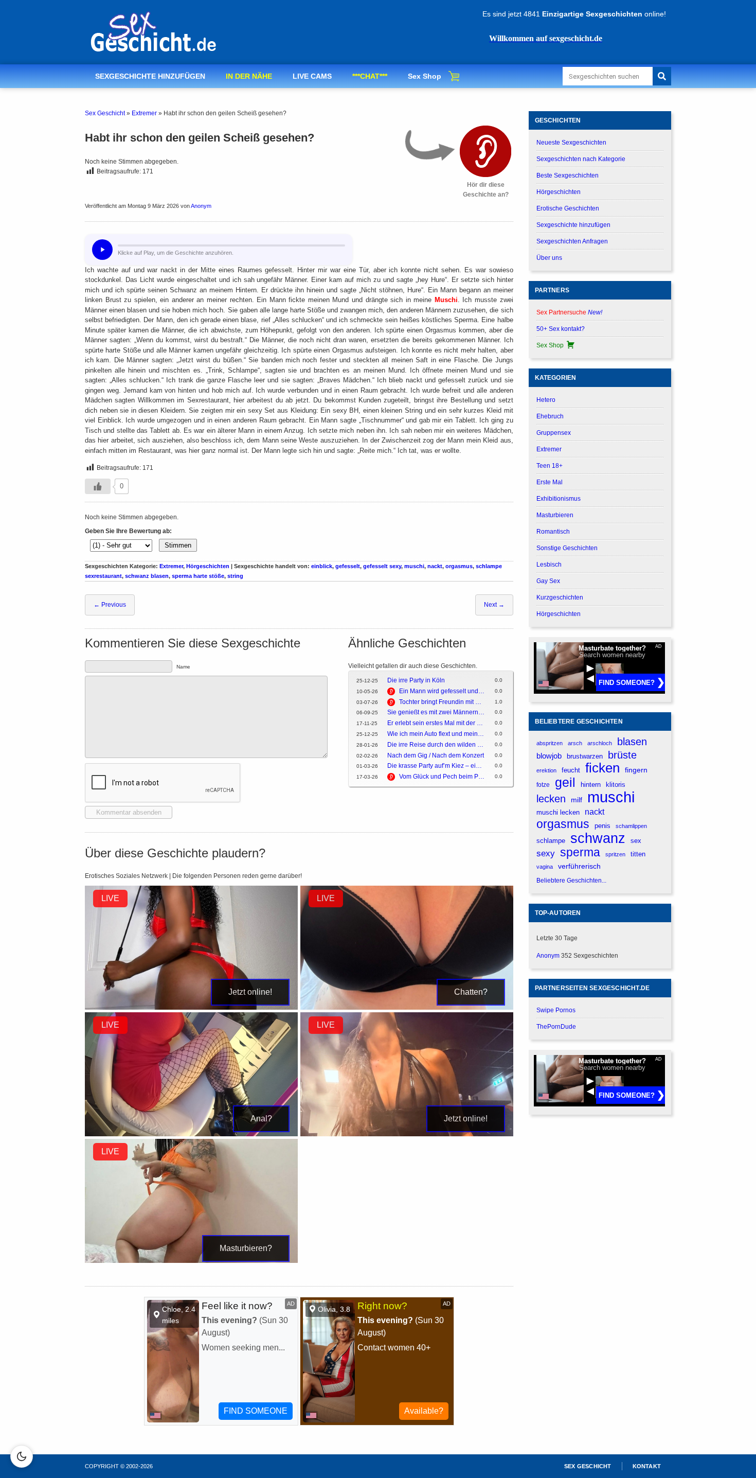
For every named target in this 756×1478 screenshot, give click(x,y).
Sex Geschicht (105, 113)
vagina (544, 867)
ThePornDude (556, 1026)
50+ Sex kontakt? (560, 328)
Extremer (144, 113)
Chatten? (471, 992)
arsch (575, 743)
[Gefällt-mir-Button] (98, 486)
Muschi (446, 300)
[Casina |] (191, 1007)
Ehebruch (550, 416)
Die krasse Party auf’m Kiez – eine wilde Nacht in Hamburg (435, 765)
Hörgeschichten (207, 566)
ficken (602, 768)
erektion (546, 770)
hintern (591, 784)
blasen (632, 741)
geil (565, 782)
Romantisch (553, 531)
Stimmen (178, 545)
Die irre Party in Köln (416, 680)
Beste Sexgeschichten (567, 175)
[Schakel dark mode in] (21, 1456)
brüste (622, 755)
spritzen (615, 854)
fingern (636, 770)
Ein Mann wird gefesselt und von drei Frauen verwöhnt (441, 691)
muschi (414, 566)
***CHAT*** (369, 76)
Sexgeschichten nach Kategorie (580, 159)
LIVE (110, 898)
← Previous (110, 604)
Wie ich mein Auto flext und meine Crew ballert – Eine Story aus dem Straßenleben (435, 733)
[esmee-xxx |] (406, 1007)
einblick (321, 566)
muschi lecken (558, 812)
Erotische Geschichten (567, 208)
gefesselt (347, 566)
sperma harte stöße (198, 576)
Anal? (261, 1118)
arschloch (599, 743)
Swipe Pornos (555, 1010)
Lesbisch (549, 564)
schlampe (550, 840)
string (235, 576)
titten (638, 854)
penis (602, 826)
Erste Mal (549, 482)
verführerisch (579, 866)
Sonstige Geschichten (567, 548)
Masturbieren (554, 515)
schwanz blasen (147, 576)
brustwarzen (585, 756)
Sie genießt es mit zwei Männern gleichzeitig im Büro (435, 712)
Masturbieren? (246, 1248)
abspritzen (549, 743)
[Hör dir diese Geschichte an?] (485, 151)
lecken (551, 798)
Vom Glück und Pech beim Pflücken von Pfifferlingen (441, 776)
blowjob (549, 755)
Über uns (549, 257)
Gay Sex (548, 581)
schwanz (597, 838)
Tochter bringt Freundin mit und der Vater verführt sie (441, 702)
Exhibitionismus (558, 498)
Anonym (201, 206)
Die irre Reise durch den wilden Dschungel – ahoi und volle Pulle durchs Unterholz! (435, 744)
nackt (434, 566)
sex (636, 840)
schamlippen (631, 826)
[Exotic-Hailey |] (191, 1134)
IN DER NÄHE (249, 76)
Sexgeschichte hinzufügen (573, 224)
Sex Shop (424, 76)
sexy (545, 853)
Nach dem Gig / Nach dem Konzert (435, 755)
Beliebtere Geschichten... (571, 880)
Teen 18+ (549, 465)
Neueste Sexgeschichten (571, 142)
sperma (580, 852)
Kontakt (647, 1466)
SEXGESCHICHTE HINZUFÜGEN (150, 76)
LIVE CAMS (312, 76)
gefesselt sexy (382, 566)
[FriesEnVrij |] (406, 1134)
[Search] (662, 76)
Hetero (545, 399)
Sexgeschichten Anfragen (572, 241)
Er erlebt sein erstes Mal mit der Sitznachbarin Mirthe (435, 723)
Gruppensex (553, 432)
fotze (543, 784)
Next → (494, 604)
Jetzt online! (250, 992)
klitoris (615, 784)
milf (576, 800)
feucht (571, 770)
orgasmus (459, 566)
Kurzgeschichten (559, 597)
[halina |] (191, 1260)
